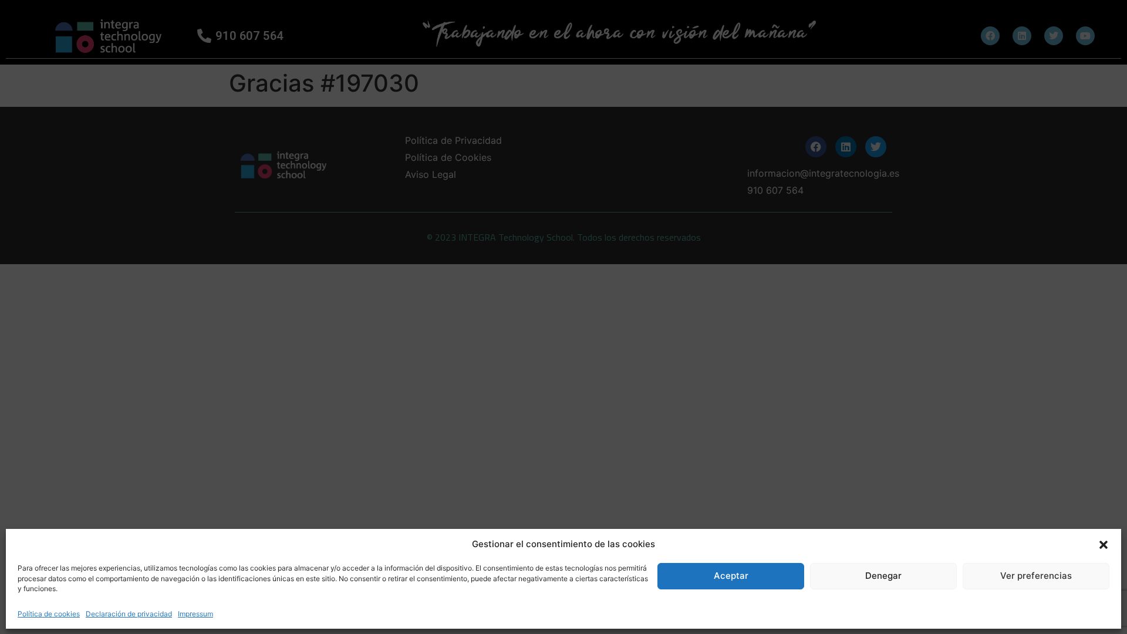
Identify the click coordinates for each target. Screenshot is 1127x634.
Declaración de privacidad (129, 613)
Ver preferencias (1036, 575)
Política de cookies (49, 613)
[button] (1103, 544)
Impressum (195, 613)
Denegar (883, 575)
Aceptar (731, 575)
